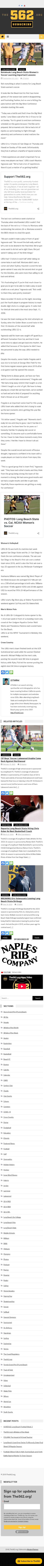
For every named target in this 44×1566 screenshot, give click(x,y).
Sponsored (8, 1322)
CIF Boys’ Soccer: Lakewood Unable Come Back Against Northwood (21, 760)
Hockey (6, 1169)
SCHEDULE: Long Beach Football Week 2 (18, 1426)
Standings (7, 1333)
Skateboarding (9, 1301)
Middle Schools (9, 1233)
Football (6, 1148)
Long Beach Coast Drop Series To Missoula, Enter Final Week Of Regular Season (23, 1444)
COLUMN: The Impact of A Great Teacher (18, 1437)
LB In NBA (7, 1206)
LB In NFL (7, 1212)
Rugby (6, 1280)
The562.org (8, 1359)
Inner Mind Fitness (10, 1175)
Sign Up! (22, 1527)
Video (6, 1380)
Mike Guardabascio (24, 834)
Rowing (6, 1275)
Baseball (5, 895)
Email (6, 1501)
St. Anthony (8, 1327)
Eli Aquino (23, 764)
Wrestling (7, 1406)
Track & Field (8, 1370)
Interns (6, 1180)
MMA (5, 1243)
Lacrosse (7, 1191)
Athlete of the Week (11, 1033)
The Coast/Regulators (11, 1354)
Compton (7, 1106)
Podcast (6, 1264)
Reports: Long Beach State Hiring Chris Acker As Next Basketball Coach (20, 830)
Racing (6, 1270)
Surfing (6, 1338)
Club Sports (8, 1096)
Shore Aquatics (9, 1291)
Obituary (7, 1248)
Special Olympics (10, 1317)
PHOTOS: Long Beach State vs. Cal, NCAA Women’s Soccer (7, 937)
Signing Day (8, 1296)
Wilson (6, 1396)
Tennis (6, 1349)
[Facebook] (3, 672)
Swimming (7, 1343)
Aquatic (6, 1022)
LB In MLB (7, 1201)
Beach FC (7, 1059)
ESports (6, 1138)
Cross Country (9, 1117)
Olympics (7, 1254)
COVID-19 (7, 1112)
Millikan (6, 1238)
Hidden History (9, 1164)
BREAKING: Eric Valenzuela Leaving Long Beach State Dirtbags (20, 900)
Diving (6, 1122)
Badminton (8, 1043)
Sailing (6, 1285)
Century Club (8, 1085)
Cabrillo (6, 1069)
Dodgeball (7, 1127)
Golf (5, 1154)
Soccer (22, 69)
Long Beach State (8, 69)
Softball (6, 1312)
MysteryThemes (32, 1549)
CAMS (6, 1080)
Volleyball (7, 1385)
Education (7, 1133)
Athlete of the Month (11, 1027)
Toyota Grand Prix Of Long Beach (15, 1364)
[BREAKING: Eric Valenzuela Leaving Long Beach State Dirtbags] (22, 878)
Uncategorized (9, 1375)
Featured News (9, 1143)
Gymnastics (8, 1159)
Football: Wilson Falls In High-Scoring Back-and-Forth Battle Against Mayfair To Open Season (23, 1453)
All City (6, 1017)
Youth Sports (8, 1412)
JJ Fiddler (25, 78)
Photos (6, 1259)
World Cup (7, 1401)
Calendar (7, 1075)
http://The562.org (17, 712)
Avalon (6, 1038)
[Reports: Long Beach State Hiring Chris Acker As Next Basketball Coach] (22, 808)
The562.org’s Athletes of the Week (38, 937)
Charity (6, 1091)
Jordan (6, 1185)
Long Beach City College (12, 1217)
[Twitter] (7, 672)
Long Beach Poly (10, 1222)
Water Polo (8, 1391)
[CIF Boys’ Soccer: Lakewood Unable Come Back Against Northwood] (22, 738)
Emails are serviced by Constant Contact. (16, 1521)
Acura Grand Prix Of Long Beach (15, 1012)
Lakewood (6, 755)
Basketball (6, 825)
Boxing (6, 1064)
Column (6, 1101)
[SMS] (11, 672)
